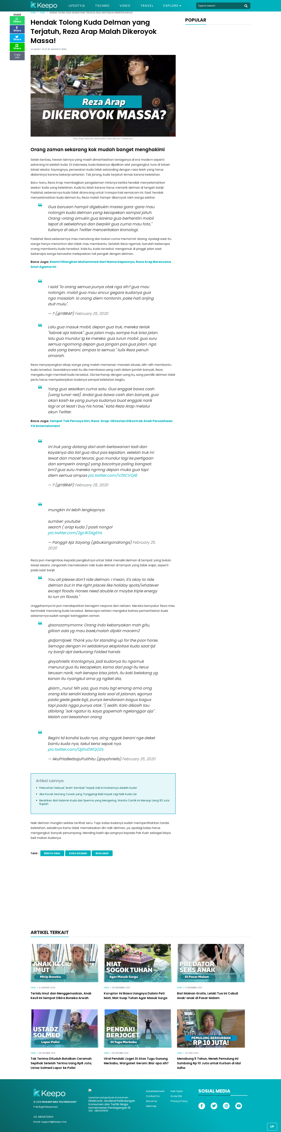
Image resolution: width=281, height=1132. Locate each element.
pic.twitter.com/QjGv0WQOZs (75, 749)
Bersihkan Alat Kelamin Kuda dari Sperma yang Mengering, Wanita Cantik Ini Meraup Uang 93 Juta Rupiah (104, 802)
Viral (42, 12)
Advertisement (155, 1091)
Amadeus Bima (59, 49)
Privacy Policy (179, 1101)
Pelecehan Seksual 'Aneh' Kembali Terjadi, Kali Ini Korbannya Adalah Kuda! (88, 788)
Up (272, 1126)
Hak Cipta (177, 1091)
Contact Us (153, 1096)
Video (125, 6)
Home (33, 12)
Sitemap (151, 1106)
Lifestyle (77, 6)
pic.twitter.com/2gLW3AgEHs (75, 532)
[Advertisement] (140, 898)
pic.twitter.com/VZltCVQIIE (112, 475)
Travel (146, 6)
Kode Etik (176, 1096)
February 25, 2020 (91, 313)
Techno (102, 6)
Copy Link (17, 55)
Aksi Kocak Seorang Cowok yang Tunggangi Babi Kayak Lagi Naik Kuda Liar (88, 794)
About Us (151, 1101)
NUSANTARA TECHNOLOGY (59, 1102)
